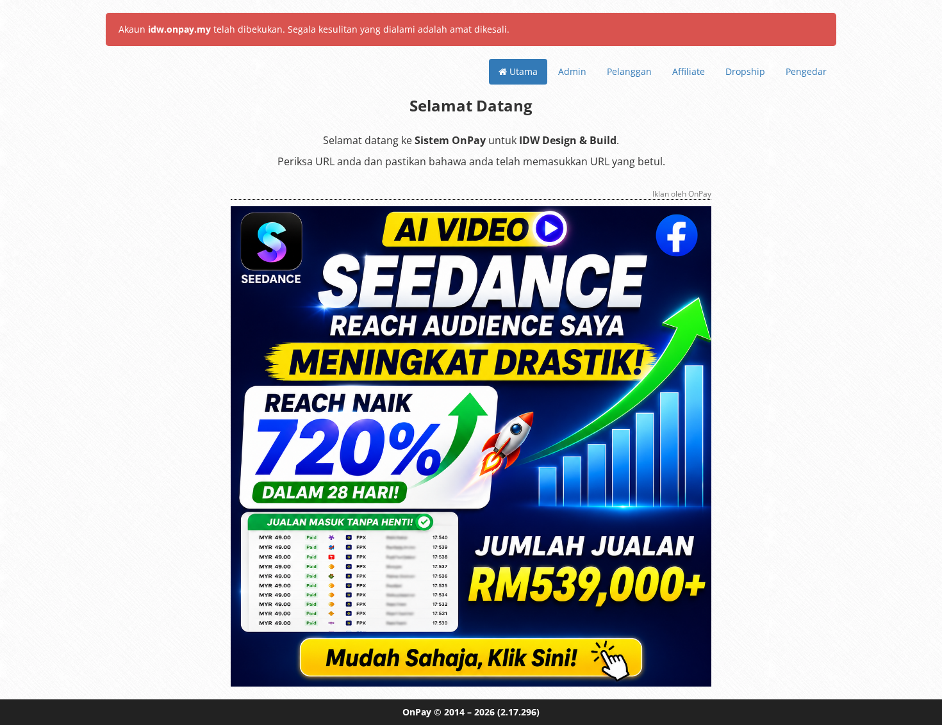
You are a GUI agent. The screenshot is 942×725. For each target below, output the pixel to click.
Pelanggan (629, 71)
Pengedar (806, 71)
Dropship (745, 71)
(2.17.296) (518, 712)
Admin (572, 71)
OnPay (416, 712)
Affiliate (688, 71)
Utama (522, 71)
